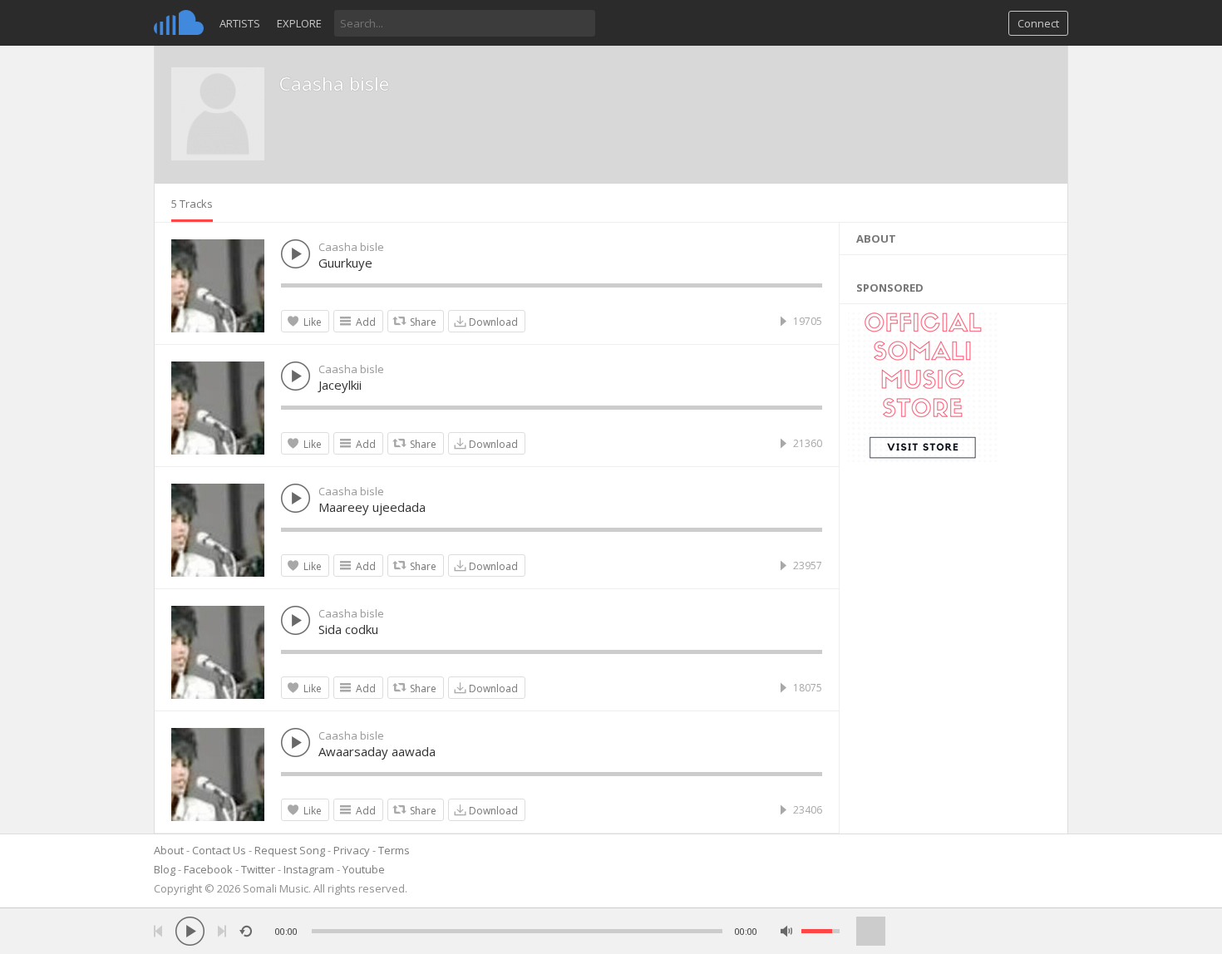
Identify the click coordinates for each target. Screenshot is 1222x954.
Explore (299, 23)
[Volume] (820, 931)
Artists (239, 23)
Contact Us (219, 850)
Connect (1038, 23)
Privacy (351, 850)
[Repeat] (245, 931)
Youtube (363, 869)
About (169, 850)
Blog (164, 869)
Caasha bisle (334, 83)
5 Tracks (192, 203)
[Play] (189, 931)
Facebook (208, 869)
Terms (394, 850)
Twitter (258, 869)
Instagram (308, 869)
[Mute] (787, 931)
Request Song (289, 850)
